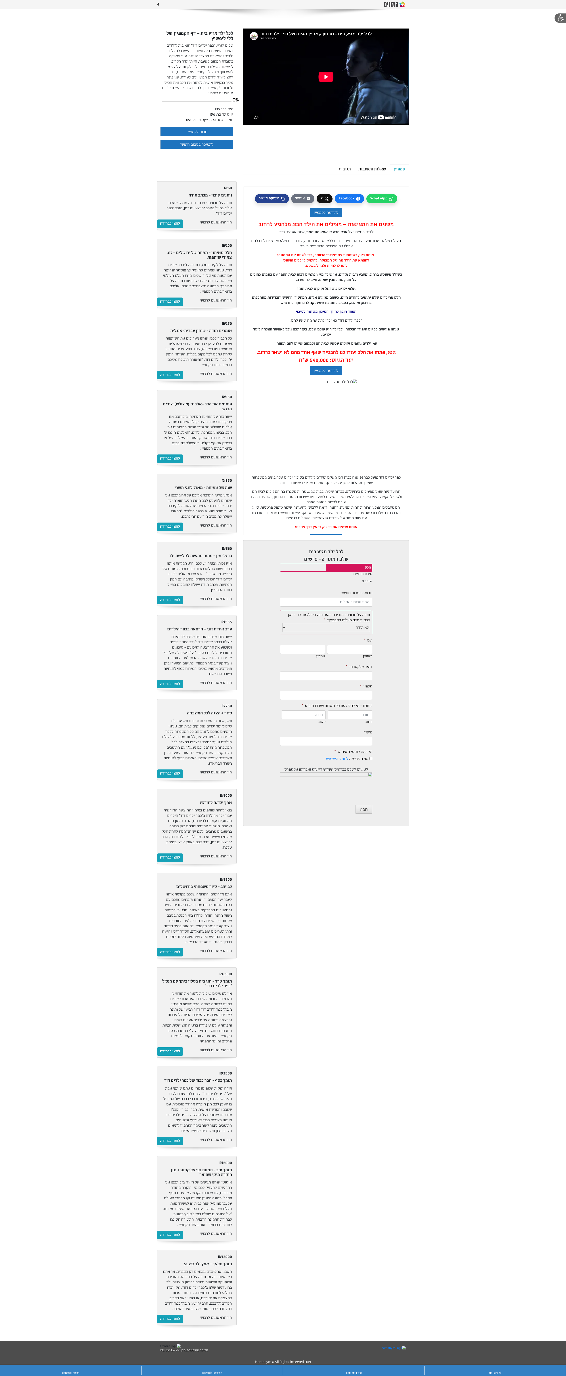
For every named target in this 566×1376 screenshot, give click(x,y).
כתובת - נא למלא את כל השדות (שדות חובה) (337, 706)
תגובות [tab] (345, 169)
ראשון (367, 656)
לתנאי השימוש (337, 759)
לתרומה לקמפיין (326, 213)
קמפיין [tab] (399, 169)
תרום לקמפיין (197, 132)
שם (368, 640)
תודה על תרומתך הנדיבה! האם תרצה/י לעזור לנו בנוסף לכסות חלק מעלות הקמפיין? (328, 615)
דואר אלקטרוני (359, 667)
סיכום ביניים (362, 574)
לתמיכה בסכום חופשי (196, 145)
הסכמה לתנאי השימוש (353, 752)
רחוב (368, 722)
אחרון (320, 656)
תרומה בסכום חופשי (356, 593)
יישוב (322, 722)
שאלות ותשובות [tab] (372, 169)
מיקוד (368, 732)
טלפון (366, 686)
